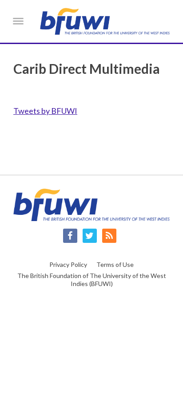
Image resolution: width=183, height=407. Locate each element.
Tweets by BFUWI (45, 111)
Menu (18, 20)
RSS (109, 236)
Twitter (90, 236)
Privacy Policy (68, 264)
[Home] (105, 21)
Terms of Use (115, 264)
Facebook (70, 236)
